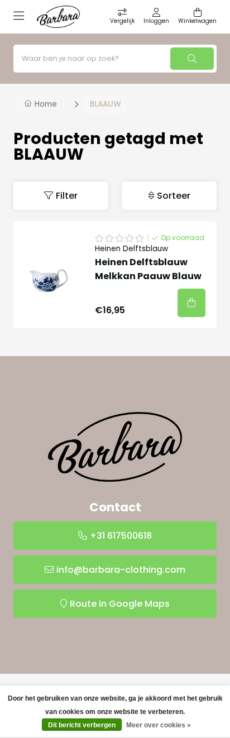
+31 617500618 (121, 535)
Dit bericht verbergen (82, 725)
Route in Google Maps (120, 603)
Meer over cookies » (158, 725)
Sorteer (173, 195)
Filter (67, 195)
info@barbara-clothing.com (120, 569)
